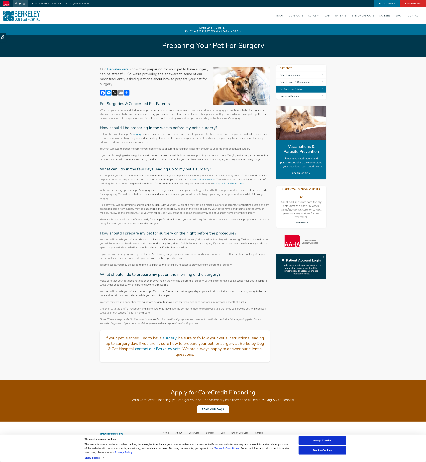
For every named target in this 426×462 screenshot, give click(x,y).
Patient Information (290, 75)
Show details (92, 457)
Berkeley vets (118, 69)
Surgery (314, 15)
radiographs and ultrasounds (229, 183)
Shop (399, 15)
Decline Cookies (322, 450)
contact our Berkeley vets (158, 348)
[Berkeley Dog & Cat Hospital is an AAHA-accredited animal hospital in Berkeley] (301, 241)
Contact (414, 15)
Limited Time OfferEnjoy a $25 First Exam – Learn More (211, 29)
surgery (137, 134)
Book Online (387, 3)
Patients (341, 15)
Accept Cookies (322, 440)
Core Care (296, 15)
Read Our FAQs (213, 409)
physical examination (203, 179)
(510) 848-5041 (81, 3)
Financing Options (289, 96)
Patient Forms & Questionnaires (296, 82)
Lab (327, 15)
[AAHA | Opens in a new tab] (8, 3)
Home (166, 432)
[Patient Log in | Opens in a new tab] (301, 266)
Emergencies (413, 3)
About (279, 15)
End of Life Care (363, 15)
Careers (384, 15)
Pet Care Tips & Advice (292, 89)
